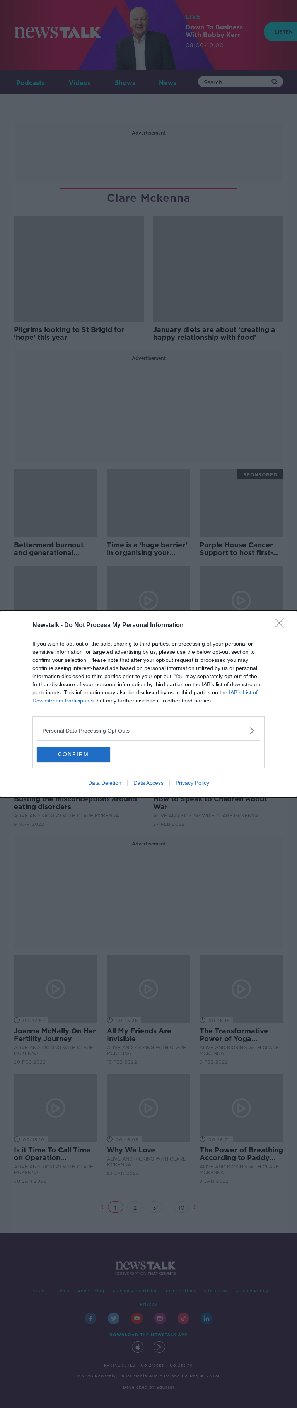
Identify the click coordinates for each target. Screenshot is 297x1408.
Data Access (148, 783)
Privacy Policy (192, 783)
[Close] (282, 625)
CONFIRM (73, 754)
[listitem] (148, 730)
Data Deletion (104, 783)
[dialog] (148, 704)
